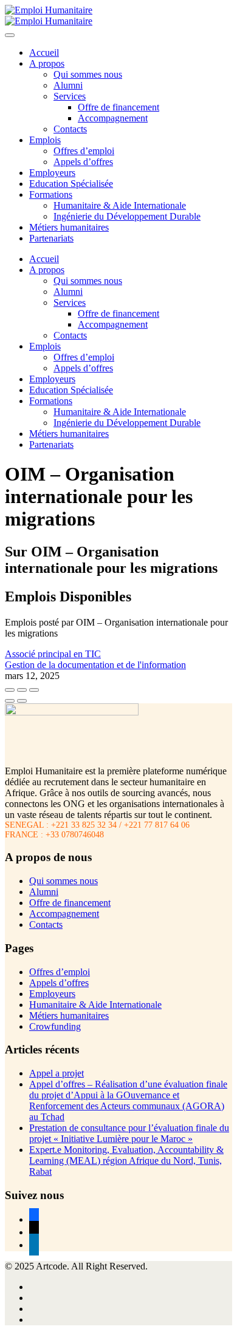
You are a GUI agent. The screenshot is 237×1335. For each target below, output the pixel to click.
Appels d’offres (83, 162)
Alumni (68, 85)
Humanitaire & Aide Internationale (119, 205)
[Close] (10, 35)
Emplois (45, 140)
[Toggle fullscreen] (22, 690)
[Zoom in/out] (34, 690)
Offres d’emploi (83, 151)
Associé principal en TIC (53, 654)
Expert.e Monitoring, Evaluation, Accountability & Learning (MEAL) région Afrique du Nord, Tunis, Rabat (126, 1160)
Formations (50, 194)
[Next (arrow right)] (22, 701)
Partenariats (51, 238)
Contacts (70, 129)
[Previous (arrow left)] (10, 701)
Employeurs (52, 172)
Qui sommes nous (87, 74)
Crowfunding (55, 1026)
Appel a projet (56, 1073)
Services (69, 96)
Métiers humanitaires (69, 227)
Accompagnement (113, 118)
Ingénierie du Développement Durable (127, 216)
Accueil (44, 52)
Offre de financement (118, 107)
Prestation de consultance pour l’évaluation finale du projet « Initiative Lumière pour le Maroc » (129, 1133)
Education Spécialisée (71, 183)
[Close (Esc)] (10, 690)
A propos (46, 63)
